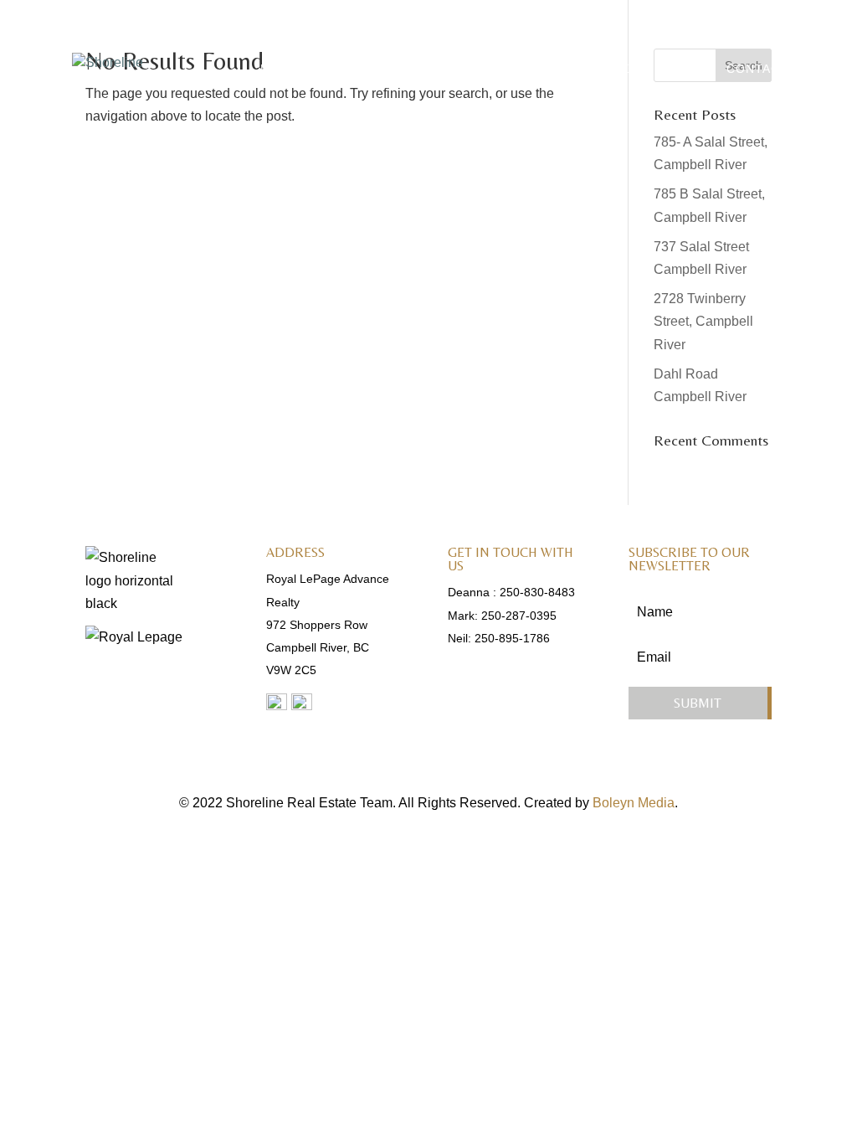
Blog (687, 69)
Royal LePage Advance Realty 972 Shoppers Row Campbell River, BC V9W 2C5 (327, 624)
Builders (614, 69)
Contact (757, 69)
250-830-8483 (537, 592)
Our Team (393, 69)
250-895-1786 (512, 638)
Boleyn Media (634, 803)
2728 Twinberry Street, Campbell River (703, 321)
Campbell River (505, 69)
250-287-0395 (519, 615)
